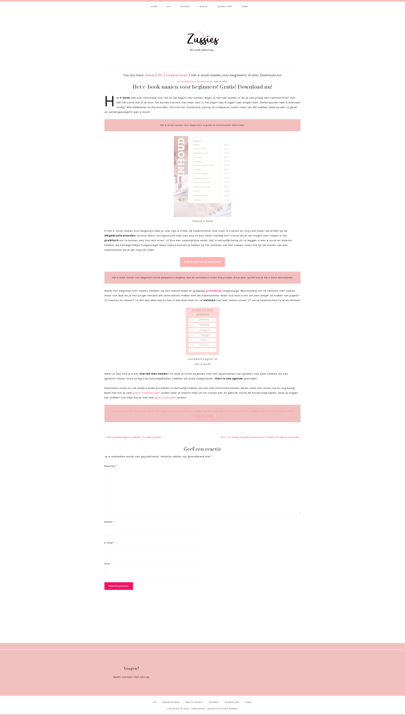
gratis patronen (166, 397)
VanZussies (202, 36)
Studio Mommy (229, 708)
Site (107, 563)
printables (214, 290)
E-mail (109, 542)
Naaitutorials (204, 81)
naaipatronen (188, 81)
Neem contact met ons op (131, 677)
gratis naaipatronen (146, 392)
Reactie (110, 466)
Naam (109, 521)
